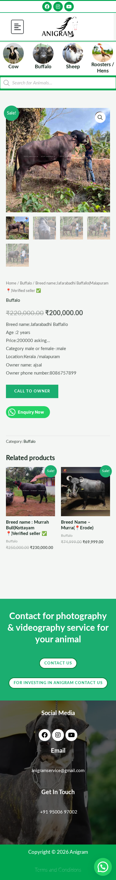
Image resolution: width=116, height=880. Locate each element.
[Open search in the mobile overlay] (58, 83)
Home (11, 283)
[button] (17, 27)
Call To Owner (32, 391)
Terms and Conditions (58, 870)
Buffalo (26, 283)
